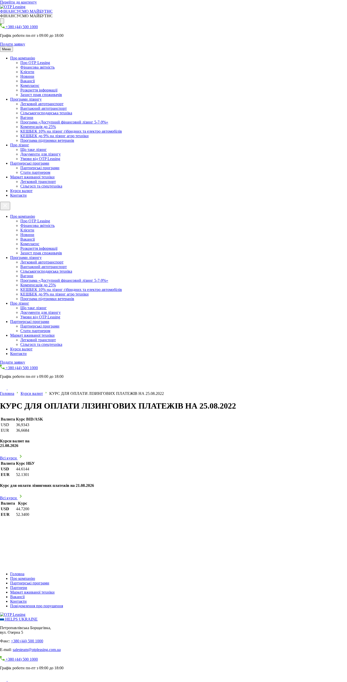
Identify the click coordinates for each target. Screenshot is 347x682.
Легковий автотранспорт (42, 104)
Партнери (18, 587)
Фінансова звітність (37, 67)
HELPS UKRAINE (21, 619)
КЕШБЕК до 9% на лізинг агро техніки (54, 136)
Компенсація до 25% (38, 127)
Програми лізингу (26, 99)
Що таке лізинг (33, 149)
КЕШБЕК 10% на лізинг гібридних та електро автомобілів (71, 131)
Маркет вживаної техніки (32, 177)
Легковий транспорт (38, 181)
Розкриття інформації (38, 90)
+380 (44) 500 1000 (27, 641)
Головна (7, 393)
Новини (27, 76)
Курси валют (21, 191)
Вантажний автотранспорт (43, 108)
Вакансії (27, 81)
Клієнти (27, 72)
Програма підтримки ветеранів (47, 140)
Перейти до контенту (18, 2)
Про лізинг (19, 145)
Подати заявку (12, 44)
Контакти (18, 195)
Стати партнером (35, 172)
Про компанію (22, 58)
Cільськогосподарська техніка (46, 113)
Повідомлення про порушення (36, 606)
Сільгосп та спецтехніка (41, 186)
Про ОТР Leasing (35, 62)
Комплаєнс (29, 85)
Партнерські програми (29, 163)
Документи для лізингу (40, 154)
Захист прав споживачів (41, 94)
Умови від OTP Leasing (40, 159)
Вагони (26, 117)
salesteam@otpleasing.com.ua (37, 649)
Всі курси (9, 458)
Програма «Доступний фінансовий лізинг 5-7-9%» (64, 122)
